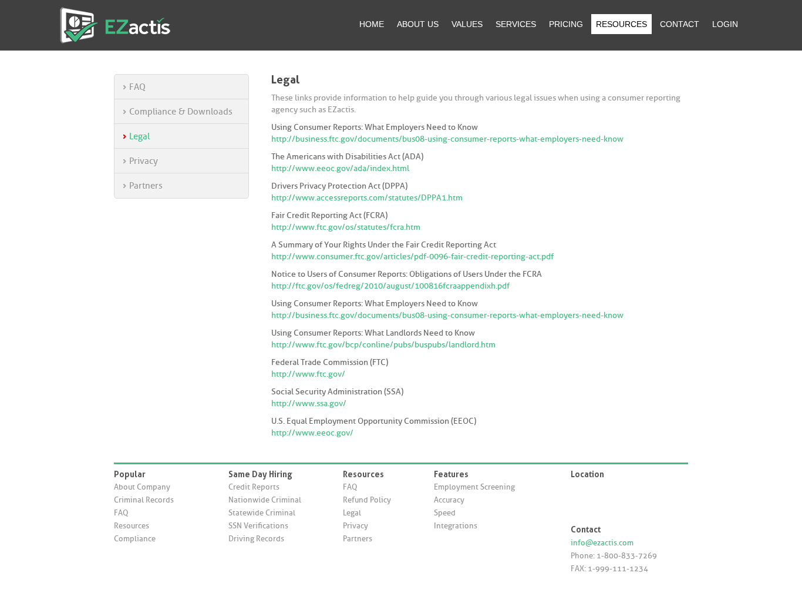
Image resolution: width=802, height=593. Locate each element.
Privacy (143, 161)
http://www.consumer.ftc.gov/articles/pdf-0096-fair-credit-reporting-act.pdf (412, 257)
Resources (131, 525)
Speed (445, 512)
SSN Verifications (258, 525)
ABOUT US (418, 24)
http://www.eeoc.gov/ (312, 433)
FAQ (137, 87)
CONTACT (679, 24)
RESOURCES (621, 24)
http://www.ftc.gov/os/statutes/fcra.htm (345, 227)
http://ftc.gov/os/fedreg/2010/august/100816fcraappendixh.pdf (390, 286)
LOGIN (725, 24)
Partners (146, 185)
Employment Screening (474, 487)
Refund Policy (367, 499)
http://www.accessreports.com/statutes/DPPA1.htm (367, 198)
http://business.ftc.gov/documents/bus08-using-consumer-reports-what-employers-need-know (447, 139)
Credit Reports (253, 487)
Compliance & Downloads (180, 111)
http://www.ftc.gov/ (308, 374)
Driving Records (256, 538)
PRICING (566, 24)
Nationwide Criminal (264, 499)
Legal (139, 136)
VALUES (467, 24)
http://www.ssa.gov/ (308, 403)
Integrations (455, 525)
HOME (371, 24)
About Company (142, 487)
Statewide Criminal (261, 512)
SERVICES (516, 24)
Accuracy (449, 499)
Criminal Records (144, 499)
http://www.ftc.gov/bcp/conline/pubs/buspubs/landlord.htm (383, 345)
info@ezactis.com (602, 542)
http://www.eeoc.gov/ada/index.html (340, 168)
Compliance (135, 538)
